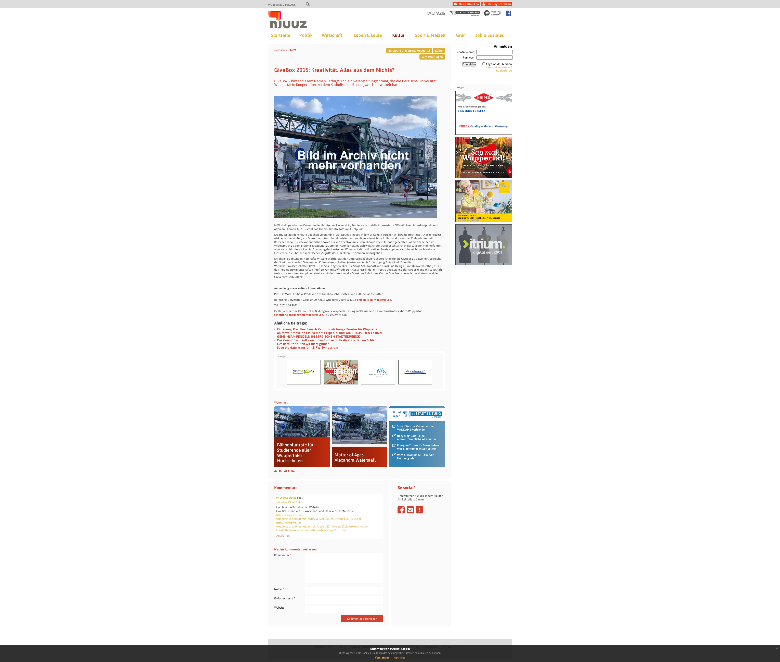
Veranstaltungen (432, 57)
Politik (305, 35)
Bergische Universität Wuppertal (409, 50)
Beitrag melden (419, 509)
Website (279, 607)
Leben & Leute (368, 35)
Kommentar (282, 555)
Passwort (468, 57)
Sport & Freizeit (430, 35)
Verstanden (382, 657)
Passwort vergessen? (499, 67)
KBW (293, 49)
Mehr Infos (399, 657)
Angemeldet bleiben (499, 64)
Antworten (283, 535)
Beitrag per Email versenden (410, 509)
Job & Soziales (490, 35)
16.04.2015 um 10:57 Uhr (288, 501)
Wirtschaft (332, 35)
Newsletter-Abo (469, 4)
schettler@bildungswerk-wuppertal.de (298, 314)
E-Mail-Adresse (284, 598)
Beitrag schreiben (499, 4)
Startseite (280, 35)
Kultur (398, 35)
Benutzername (464, 52)
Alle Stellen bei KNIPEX (471, 110)
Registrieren (504, 70)
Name (279, 589)
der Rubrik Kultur (285, 471)
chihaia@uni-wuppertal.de (374, 299)
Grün (461, 35)
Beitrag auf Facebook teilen (401, 509)
